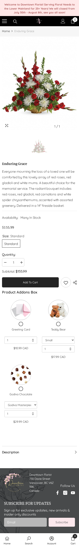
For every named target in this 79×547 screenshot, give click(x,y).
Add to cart (30, 282)
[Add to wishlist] (66, 282)
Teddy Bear (58, 329)
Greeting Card (21, 329)
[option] (39, 84)
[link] (29, 540)
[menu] (4, 21)
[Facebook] (58, 493)
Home (6, 31)
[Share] (74, 282)
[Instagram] (65, 493)
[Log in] (63, 21)
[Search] (15, 21)
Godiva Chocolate (21, 394)
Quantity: (9, 254)
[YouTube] (73, 493)
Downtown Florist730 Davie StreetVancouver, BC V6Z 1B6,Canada (41, 482)
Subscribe (62, 522)
